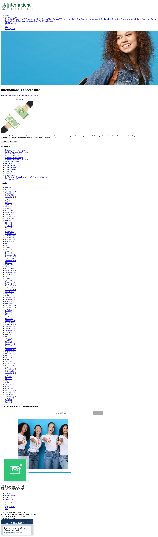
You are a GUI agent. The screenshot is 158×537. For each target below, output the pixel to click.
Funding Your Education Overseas (16, 152)
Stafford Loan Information (25, 21)
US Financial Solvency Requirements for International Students (26, 177)
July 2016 (8, 311)
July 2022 (8, 220)
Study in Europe (10, 169)
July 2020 (8, 263)
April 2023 (9, 205)
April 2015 (9, 340)
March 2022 (9, 228)
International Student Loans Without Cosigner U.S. (45, 19)
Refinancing (9, 163)
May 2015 (8, 338)
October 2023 (10, 195)
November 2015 (10, 326)
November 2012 (10, 392)
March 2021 (9, 249)
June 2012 (8, 402)
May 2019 (8, 276)
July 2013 (8, 377)
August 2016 (9, 309)
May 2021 (8, 245)
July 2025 (8, 187)
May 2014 (8, 357)
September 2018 (10, 290)
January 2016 (9, 323)
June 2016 (8, 313)
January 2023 (9, 210)
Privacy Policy (10, 495)
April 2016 (9, 317)
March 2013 (9, 384)
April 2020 (9, 265)
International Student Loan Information (76, 19)
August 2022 (9, 218)
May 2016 (8, 315)
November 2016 (10, 305)
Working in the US (11, 179)
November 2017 (10, 297)
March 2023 (9, 207)
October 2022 (10, 214)
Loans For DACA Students (43, 21)
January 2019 (9, 284)
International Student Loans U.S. (16, 19)
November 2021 (10, 236)
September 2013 (10, 373)
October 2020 (10, 259)
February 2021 (10, 251)
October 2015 (10, 328)
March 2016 (9, 319)
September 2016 (10, 307)
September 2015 (10, 330)
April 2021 (9, 247)
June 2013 (8, 379)
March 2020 (9, 266)
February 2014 (10, 363)
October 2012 (10, 394)
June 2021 (8, 243)
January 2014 (9, 365)
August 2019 (9, 274)
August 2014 (9, 352)
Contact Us (9, 499)
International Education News (15, 154)
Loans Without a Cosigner (14, 503)
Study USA (9, 173)
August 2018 (9, 292)
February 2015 (10, 344)
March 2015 (9, 342)
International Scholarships (14, 158)
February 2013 (10, 386)
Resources (8, 25)
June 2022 (8, 222)
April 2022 (9, 226)
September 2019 (10, 272)
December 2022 (10, 212)
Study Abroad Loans (144, 19)
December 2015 (10, 324)
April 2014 (9, 359)
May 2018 (8, 294)
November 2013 (10, 369)
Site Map (8, 493)
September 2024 (10, 193)
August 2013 (9, 375)
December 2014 (10, 348)
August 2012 (9, 398)
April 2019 (9, 278)
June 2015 (8, 336)
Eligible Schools (10, 23)
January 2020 (9, 268)
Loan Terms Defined (12, 162)
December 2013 (10, 367)
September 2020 (10, 261)
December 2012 (10, 390)
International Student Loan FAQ (101, 19)
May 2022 (8, 224)
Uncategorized (10, 175)
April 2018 (9, 295)
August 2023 (9, 199)
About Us (8, 497)
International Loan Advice (14, 156)
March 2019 (9, 280)
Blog (6, 27)
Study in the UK (10, 171)
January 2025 (9, 189)
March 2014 (9, 361)
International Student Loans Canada (124, 19)
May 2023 (8, 203)
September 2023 (10, 197)
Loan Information (11, 17)
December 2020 (10, 255)
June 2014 (8, 355)
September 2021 (10, 239)
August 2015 (9, 332)
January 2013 (9, 388)
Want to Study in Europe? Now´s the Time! (20, 95)
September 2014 (10, 350)
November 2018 (10, 286)
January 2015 (9, 346)
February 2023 (10, 208)
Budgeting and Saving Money (15, 150)
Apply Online (10, 507)
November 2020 (10, 257)
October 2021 (10, 237)
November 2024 (10, 191)
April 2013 (9, 382)
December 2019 (10, 270)
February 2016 (10, 321)
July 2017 (8, 303)
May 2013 (8, 381)
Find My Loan (10, 29)
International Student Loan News (16, 160)
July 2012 (8, 400)
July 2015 (8, 334)
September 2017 (10, 299)
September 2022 (10, 216)
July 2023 (8, 201)
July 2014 (8, 353)
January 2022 (9, 232)
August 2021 (9, 241)
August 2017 (9, 301)
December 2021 (10, 234)
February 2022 (10, 230)
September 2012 (10, 396)
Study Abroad (10, 165)
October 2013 (10, 371)
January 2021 (9, 253)
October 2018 (10, 288)
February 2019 (10, 282)
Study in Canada (10, 167)
